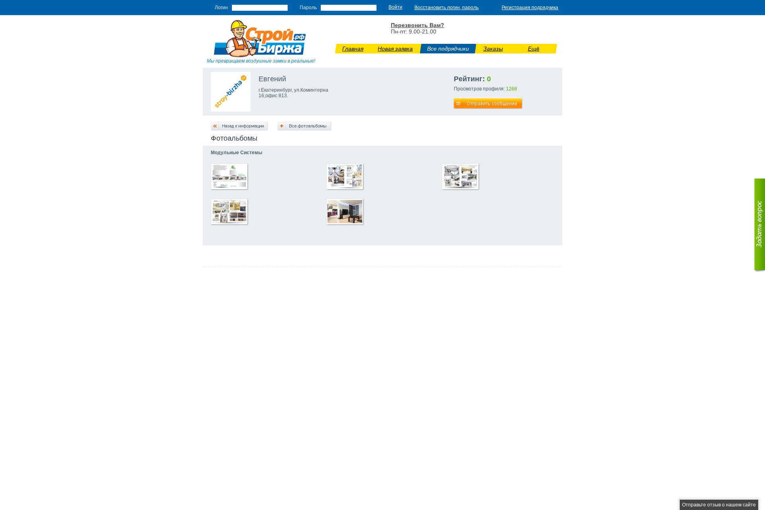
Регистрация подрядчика (530, 7)
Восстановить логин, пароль (446, 7)
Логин (221, 7)
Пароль (308, 7)
